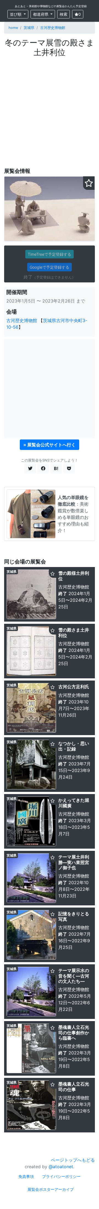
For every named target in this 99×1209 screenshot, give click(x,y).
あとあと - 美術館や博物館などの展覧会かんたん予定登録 (51, 6)
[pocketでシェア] (69, 468)
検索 (63, 14)
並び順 (16, 14)
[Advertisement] (49, 109)
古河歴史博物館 (52, 28)
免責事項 (26, 1176)
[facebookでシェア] (43, 468)
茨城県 (29, 28)
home (13, 28)
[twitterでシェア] (30, 468)
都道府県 (41, 14)
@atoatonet (61, 1166)
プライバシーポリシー (61, 1176)
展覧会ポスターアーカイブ (51, 1189)
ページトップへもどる (73, 1160)
